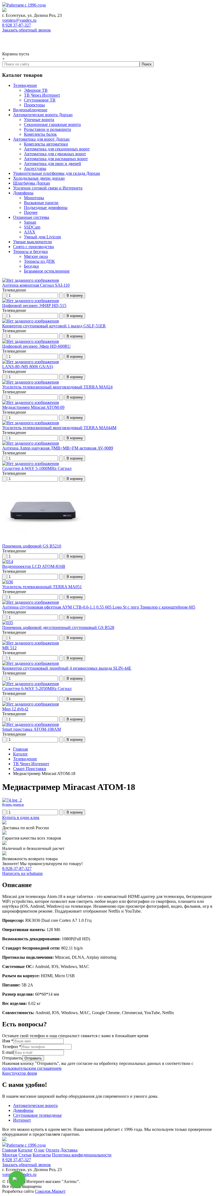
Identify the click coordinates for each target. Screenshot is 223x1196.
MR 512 (9, 648)
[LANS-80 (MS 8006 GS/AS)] (30, 361)
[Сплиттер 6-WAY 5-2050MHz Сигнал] (30, 683)
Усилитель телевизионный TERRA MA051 (42, 586)
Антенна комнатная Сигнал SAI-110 (36, 285)
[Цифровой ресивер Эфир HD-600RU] (30, 341)
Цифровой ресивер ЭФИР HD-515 (34, 305)
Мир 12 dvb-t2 (15, 709)
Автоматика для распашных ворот (56, 158)
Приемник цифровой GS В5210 (31, 546)
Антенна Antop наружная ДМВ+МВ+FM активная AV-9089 (57, 448)
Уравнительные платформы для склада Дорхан (56, 173)
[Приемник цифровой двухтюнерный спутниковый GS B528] (7, 622)
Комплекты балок (40, 134)
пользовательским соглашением (31, 1068)
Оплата (52, 1150)
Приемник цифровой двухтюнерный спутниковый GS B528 (58, 627)
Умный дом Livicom (42, 237)
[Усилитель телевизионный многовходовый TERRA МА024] (30, 382)
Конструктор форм (19, 1073)
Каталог (25, 1150)
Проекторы (34, 105)
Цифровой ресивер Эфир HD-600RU (36, 346)
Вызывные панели (41, 202)
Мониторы (34, 197)
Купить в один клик (20, 817)
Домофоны (23, 193)
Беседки (31, 266)
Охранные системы (31, 217)
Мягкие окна (36, 256)
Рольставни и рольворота (47, 129)
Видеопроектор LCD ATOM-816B (33, 566)
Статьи (25, 1155)
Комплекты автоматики (46, 144)
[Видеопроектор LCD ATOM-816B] (7, 561)
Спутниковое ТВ (39, 100)
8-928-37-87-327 (17, 868)
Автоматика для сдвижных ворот (55, 153)
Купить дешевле (13, 804)
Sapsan (30, 222)
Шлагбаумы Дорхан (31, 183)
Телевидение (25, 85)
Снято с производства (33, 246)
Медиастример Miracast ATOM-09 (33, 407)
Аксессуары (35, 168)
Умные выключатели (32, 241)
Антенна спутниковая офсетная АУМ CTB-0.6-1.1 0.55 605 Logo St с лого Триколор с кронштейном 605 (98, 607)
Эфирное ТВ (36, 90)
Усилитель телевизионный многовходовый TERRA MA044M (59, 427)
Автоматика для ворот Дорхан (41, 139)
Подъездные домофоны (45, 207)
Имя (7, 1041)
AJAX (29, 232)
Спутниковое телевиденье (37, 1115)
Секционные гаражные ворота (52, 124)
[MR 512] (30, 643)
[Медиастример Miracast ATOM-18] (12, 800)
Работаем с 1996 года (26, 5)
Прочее (31, 212)
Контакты (42, 1155)
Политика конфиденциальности (82, 1155)
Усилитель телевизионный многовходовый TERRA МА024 (57, 387)
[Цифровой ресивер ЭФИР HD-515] (30, 300)
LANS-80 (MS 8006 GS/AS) (27, 366)
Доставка (69, 1150)
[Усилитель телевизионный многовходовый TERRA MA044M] (30, 422)
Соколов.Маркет (50, 1191)
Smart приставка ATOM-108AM (31, 729)
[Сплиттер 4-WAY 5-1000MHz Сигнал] (30, 463)
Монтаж (9, 1155)
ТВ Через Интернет (42, 95)
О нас (39, 1150)
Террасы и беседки (30, 251)
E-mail (8, 1052)
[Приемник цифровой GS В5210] (43, 541)
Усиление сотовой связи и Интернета (47, 188)
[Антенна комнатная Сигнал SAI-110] (30, 280)
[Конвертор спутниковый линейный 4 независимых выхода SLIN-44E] (30, 663)
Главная (9, 1150)
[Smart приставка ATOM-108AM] (30, 724)
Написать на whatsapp (22, 873)
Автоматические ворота (35, 1105)
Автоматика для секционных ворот (57, 149)
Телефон (11, 1046)
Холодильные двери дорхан (39, 178)
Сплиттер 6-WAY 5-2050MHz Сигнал (37, 688)
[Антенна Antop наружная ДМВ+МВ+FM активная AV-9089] (30, 443)
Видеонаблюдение (30, 109)
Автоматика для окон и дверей (52, 163)
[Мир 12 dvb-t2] (30, 704)
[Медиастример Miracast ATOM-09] (30, 402)
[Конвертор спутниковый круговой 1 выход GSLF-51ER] (30, 321)
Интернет (22, 1120)
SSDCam (32, 227)
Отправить (12, 1058)
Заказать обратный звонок (26, 30)
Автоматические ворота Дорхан (43, 114)
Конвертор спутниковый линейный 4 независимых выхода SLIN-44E (66, 668)
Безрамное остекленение (47, 271)
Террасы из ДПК (39, 261)
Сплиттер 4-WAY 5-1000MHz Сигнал (37, 468)
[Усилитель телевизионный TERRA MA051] (7, 582)
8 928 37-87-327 (16, 25)
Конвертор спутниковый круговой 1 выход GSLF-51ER (54, 326)
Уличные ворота (39, 119)
